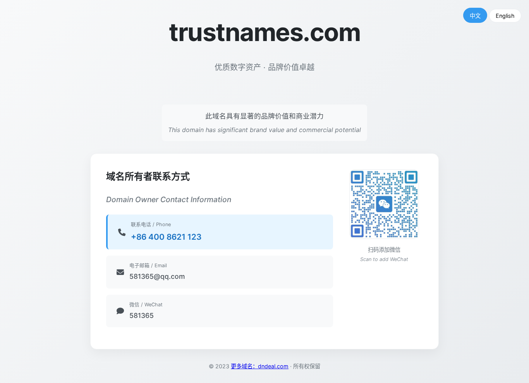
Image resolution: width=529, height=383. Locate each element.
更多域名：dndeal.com (260, 366)
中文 (475, 15)
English (505, 15)
